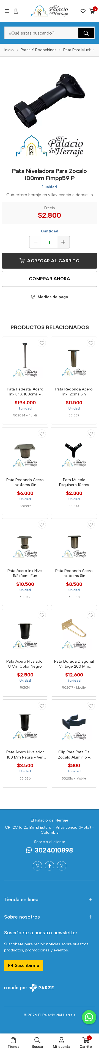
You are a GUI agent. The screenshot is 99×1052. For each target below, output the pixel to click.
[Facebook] (49, 865)
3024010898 (54, 850)
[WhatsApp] (37, 865)
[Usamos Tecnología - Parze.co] (29, 988)
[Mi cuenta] (16, 11)
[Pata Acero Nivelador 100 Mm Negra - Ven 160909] (25, 723)
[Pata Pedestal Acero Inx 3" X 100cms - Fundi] (25, 360)
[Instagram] (61, 865)
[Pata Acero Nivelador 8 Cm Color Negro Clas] (25, 632)
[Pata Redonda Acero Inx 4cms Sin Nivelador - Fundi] (25, 450)
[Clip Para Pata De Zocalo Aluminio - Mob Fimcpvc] (74, 723)
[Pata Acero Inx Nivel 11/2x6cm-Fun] (25, 541)
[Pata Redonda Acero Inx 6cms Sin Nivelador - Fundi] (74, 541)
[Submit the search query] (86, 33)
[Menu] (7, 11)
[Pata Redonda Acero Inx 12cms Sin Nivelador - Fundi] (74, 360)
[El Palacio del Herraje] (49, 11)
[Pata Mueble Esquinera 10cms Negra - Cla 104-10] (74, 450)
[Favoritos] (83, 11)
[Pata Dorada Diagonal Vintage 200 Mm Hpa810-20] (74, 632)
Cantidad (49, 231)
